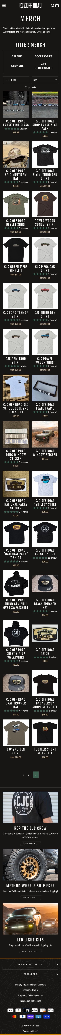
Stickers (17, 66)
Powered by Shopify (30, 1031)
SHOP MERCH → (30, 843)
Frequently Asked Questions (30, 995)
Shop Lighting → (30, 952)
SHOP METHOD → (30, 898)
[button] (12, 128)
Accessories (43, 56)
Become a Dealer (30, 990)
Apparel (17, 56)
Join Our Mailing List (30, 964)
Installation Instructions (30, 1001)
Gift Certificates (43, 66)
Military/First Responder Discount (30, 984)
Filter (13, 79)
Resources (30, 974)
